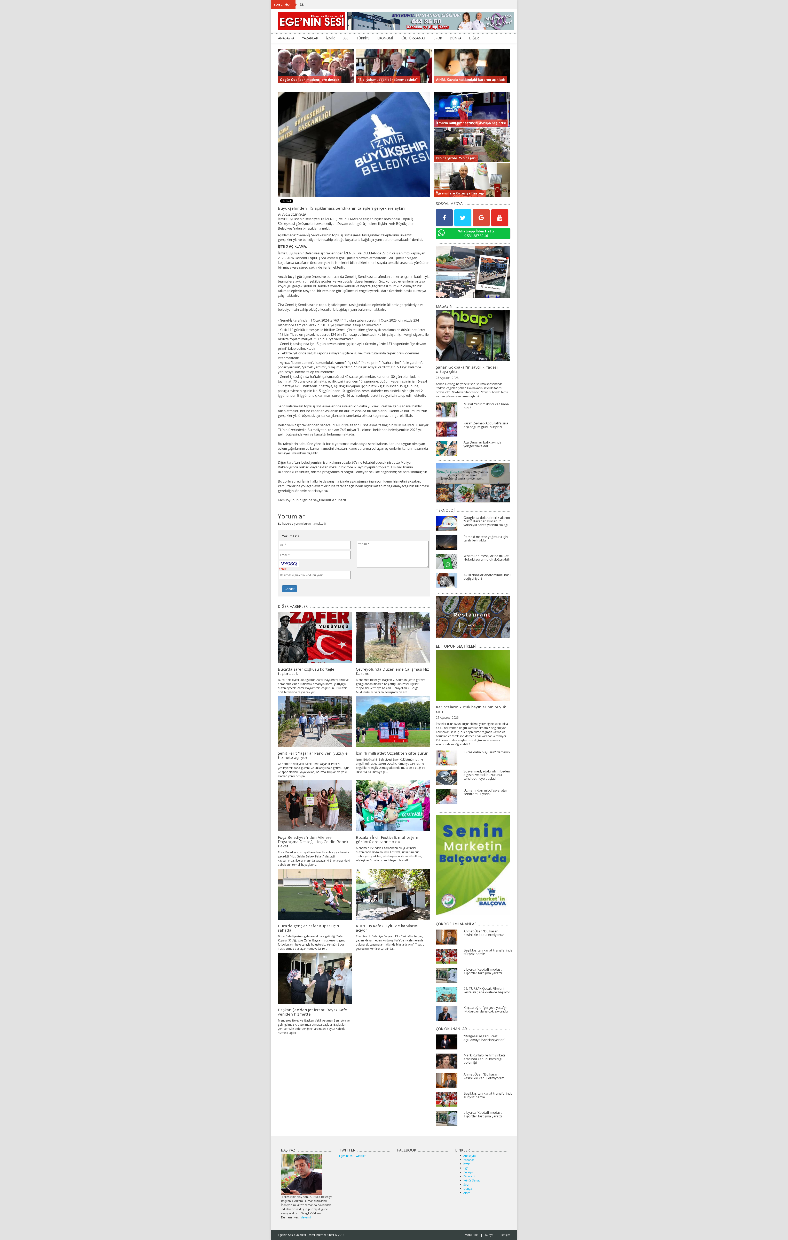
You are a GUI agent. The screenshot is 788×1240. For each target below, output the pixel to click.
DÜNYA (455, 38)
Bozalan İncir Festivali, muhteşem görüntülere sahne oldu (387, 839)
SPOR (438, 38)
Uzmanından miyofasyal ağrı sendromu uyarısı (485, 792)
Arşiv (466, 1193)
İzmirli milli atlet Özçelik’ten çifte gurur (392, 753)
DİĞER (474, 38)
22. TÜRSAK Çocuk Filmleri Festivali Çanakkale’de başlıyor (342, 4)
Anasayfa (469, 1156)
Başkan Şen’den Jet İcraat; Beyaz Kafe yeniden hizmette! (312, 1012)
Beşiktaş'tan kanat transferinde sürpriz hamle (488, 952)
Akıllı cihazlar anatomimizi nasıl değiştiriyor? (487, 577)
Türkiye (468, 1172)
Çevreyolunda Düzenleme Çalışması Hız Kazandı (392, 671)
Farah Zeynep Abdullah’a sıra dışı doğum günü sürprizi (486, 425)
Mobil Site (471, 1235)
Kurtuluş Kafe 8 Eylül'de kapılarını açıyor (387, 928)
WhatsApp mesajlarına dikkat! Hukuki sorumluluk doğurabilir (487, 558)
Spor (466, 1184)
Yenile (283, 569)
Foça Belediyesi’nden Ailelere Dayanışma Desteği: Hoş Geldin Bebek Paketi (313, 842)
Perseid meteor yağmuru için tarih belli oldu (486, 538)
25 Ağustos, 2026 (447, 378)
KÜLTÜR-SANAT (413, 38)
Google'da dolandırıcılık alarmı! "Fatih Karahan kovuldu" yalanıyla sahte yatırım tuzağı (487, 521)
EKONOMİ (385, 38)
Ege (465, 1168)
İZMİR (330, 38)
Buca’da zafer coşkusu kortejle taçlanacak (306, 671)
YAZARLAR (310, 38)
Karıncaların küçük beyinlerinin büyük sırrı (471, 709)
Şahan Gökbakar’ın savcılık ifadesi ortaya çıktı (467, 369)
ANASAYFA (286, 38)
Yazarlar (468, 1160)
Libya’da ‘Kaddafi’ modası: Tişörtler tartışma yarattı (483, 971)
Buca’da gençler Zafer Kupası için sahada (308, 928)
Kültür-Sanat (471, 1180)
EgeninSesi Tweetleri (352, 1156)
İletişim (505, 1235)
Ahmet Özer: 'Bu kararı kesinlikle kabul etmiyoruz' (484, 933)
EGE (345, 38)
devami (306, 1217)
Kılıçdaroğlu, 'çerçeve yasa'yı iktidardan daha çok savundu (486, 1009)
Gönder (289, 589)
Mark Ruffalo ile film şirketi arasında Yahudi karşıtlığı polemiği (484, 1059)
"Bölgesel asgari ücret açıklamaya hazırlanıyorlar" (484, 1038)
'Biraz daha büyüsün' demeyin (487, 752)
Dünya (467, 1189)
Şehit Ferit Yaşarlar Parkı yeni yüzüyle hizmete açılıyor (313, 755)
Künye (489, 1235)
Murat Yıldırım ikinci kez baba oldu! (486, 406)
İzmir (466, 1164)
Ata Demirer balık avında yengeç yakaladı (482, 444)
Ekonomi (469, 1176)
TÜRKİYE (363, 38)
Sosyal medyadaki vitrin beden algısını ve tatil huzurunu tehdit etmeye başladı (487, 775)
